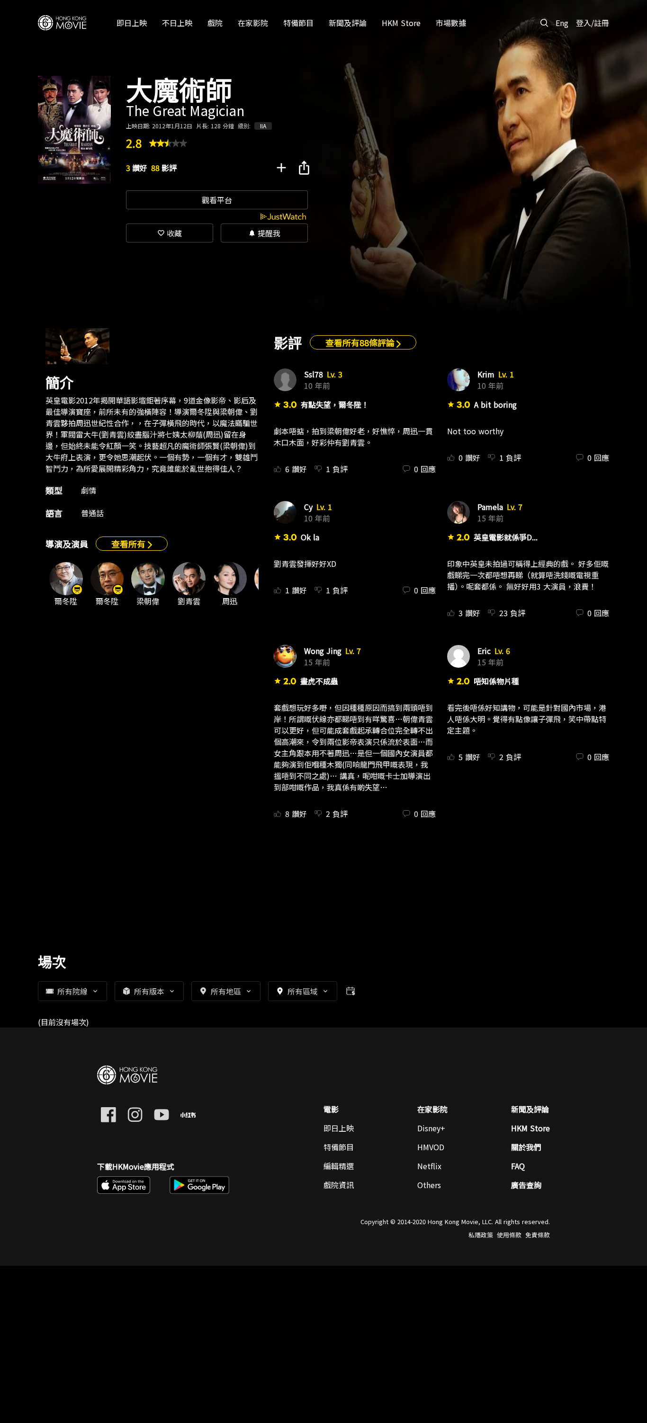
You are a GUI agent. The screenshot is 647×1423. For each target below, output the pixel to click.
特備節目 (339, 1147)
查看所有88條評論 (360, 342)
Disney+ (431, 1128)
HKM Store (530, 1128)
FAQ (518, 1166)
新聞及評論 (530, 1109)
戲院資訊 (339, 1184)
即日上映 (339, 1128)
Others (429, 1184)
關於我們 (526, 1147)
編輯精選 (339, 1166)
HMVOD (430, 1147)
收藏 (169, 233)
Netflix (429, 1166)
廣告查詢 (526, 1184)
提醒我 (264, 233)
